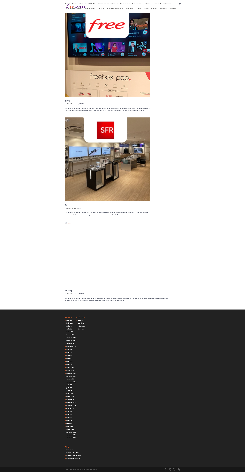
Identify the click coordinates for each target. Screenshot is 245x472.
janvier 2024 (70, 399)
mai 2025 (69, 358)
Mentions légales (90, 8)
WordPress (93, 469)
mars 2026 (69, 332)
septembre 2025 (71, 346)
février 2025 (70, 367)
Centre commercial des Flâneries (108, 4)
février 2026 (70, 335)
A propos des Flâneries (79, 4)
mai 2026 (69, 326)
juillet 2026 (69, 323)
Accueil (67, 4)
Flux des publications (72, 453)
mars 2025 (69, 364)
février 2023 (70, 429)
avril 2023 (69, 423)
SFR (67, 205)
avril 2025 (69, 361)
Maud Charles (71, 104)
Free (67, 100)
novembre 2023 (71, 405)
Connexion (69, 450)
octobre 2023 (70, 408)
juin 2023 (69, 417)
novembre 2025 (71, 341)
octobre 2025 (70, 343)
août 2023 (69, 411)
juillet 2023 (69, 414)
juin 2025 (69, 355)
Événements (163, 8)
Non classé (172, 8)
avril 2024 (69, 391)
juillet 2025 (69, 352)
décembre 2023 (71, 402)
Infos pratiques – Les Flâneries (141, 4)
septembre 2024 (71, 382)
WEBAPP (138, 8)
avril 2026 (69, 329)
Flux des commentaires (73, 455)
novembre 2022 (71, 432)
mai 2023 (69, 420)
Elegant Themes (76, 469)
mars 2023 (69, 426)
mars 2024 (69, 393)
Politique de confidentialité (115, 8)
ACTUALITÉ (91, 4)
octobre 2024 (70, 379)
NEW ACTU (101, 8)
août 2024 (69, 385)
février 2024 (70, 396)
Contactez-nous (125, 4)
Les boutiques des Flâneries (73, 8)
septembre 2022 (71, 435)
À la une (146, 8)
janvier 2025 (70, 370)
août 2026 (69, 320)
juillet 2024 (69, 388)
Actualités (154, 8)
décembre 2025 (71, 338)
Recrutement (130, 8)
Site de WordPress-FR (73, 458)
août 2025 (69, 349)
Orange (69, 290)
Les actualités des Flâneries (162, 4)
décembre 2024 (71, 373)
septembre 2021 (71, 438)
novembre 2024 (71, 376)
